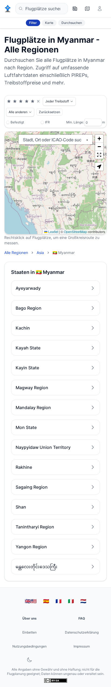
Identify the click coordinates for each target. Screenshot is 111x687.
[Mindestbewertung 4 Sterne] (26, 101)
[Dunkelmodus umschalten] (29, 659)
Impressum (82, 646)
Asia (40, 252)
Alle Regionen (16, 252)
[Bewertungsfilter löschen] (38, 101)
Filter (33, 23)
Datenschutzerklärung (82, 632)
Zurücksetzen (49, 112)
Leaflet (52, 231)
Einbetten (29, 632)
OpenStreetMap (75, 231)
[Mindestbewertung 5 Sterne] (32, 101)
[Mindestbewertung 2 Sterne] (15, 101)
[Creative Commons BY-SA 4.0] (55, 680)
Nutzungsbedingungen (29, 646)
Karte (49, 23)
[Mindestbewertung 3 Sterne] (20, 101)
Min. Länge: (75, 122)
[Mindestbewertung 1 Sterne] (9, 101)
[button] (99, 139)
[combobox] (41, 8)
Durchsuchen (71, 23)
